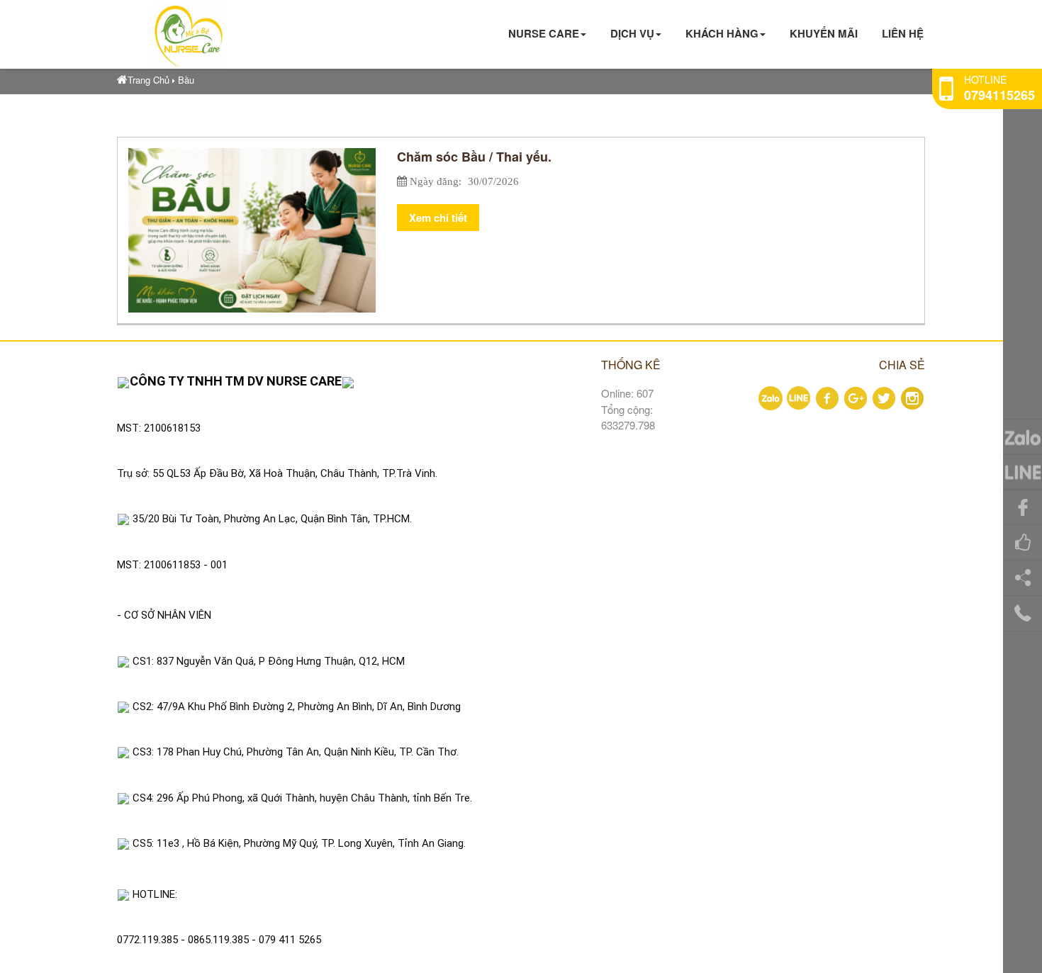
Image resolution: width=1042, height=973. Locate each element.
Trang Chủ (148, 79)
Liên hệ (903, 33)
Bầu (186, 79)
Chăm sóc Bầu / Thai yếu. (474, 156)
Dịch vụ (632, 33)
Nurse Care (543, 33)
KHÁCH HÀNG (721, 33)
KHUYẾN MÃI (824, 33)
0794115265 (999, 95)
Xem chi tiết (438, 217)
